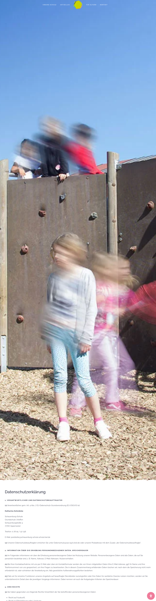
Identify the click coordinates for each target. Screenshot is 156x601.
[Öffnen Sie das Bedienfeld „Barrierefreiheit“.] (151, 596)
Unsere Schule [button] (50, 5)
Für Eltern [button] (91, 5)
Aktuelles (65, 5)
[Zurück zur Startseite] (78, 5)
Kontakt (104, 5)
